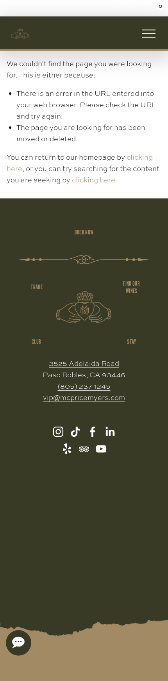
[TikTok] (75, 431)
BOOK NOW (84, 232)
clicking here (93, 180)
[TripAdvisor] (84, 448)
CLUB (36, 342)
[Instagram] (58, 431)
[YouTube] (101, 448)
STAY (131, 342)
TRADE (36, 287)
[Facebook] (92, 431)
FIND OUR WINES (131, 287)
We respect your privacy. (84, 602)
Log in (123, 6)
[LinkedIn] (109, 431)
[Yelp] (66, 448)
